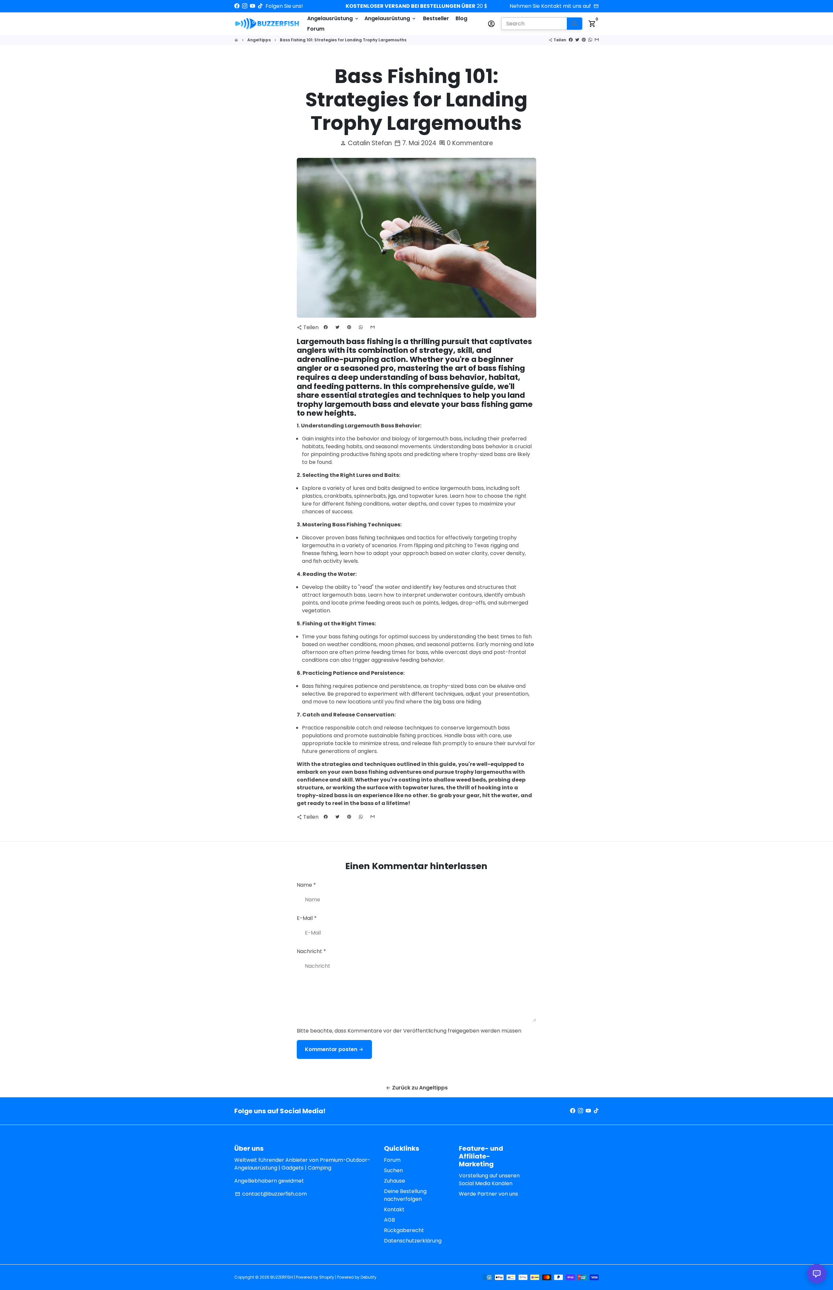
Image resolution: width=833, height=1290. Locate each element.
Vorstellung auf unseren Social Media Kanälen (489, 1179)
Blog (461, 18)
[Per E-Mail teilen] (597, 40)
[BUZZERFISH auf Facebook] (236, 6)
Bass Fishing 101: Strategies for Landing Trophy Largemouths (343, 40)
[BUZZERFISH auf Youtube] (252, 6)
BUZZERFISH (281, 1277)
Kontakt (394, 1209)
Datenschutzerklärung (413, 1240)
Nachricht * (311, 951)
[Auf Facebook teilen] (571, 40)
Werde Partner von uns (488, 1194)
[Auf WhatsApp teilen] (590, 40)
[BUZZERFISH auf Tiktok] (260, 6)
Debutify (368, 1277)
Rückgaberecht (404, 1230)
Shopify (326, 1277)
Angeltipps (259, 40)
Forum (315, 29)
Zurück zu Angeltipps (417, 1087)
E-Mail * (307, 918)
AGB (389, 1220)
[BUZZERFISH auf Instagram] (244, 6)
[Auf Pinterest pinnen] (584, 40)
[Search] (574, 24)
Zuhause (394, 1181)
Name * (306, 885)
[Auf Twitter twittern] (577, 40)
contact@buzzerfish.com (271, 1194)
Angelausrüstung (333, 18)
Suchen (393, 1170)
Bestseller (436, 18)
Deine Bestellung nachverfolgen (405, 1195)
